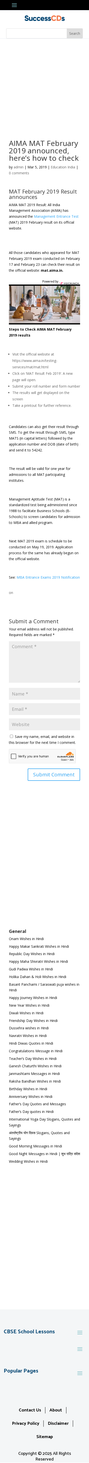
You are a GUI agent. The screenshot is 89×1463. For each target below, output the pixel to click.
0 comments (19, 173)
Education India (63, 167)
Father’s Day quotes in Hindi (31, 1111)
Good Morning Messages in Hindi (35, 1146)
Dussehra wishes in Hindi (29, 1028)
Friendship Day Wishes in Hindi (33, 1020)
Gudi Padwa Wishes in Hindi (31, 969)
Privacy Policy (25, 1423)
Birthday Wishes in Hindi (28, 1089)
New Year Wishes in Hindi (29, 1005)
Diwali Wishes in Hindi (26, 1013)
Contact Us (30, 1410)
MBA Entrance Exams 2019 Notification (48, 577)
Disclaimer (58, 1423)
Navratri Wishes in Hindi (28, 1035)
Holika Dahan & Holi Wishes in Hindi (37, 976)
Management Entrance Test (56, 216)
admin (18, 167)
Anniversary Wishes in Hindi (30, 1096)
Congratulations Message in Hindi (36, 1051)
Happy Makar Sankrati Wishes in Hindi (39, 946)
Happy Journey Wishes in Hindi (33, 997)
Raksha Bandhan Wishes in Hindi (35, 1081)
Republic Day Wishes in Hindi (32, 953)
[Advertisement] (44, 85)
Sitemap (44, 1437)
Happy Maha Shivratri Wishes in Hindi (38, 961)
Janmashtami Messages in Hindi (34, 1073)
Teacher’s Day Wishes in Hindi (33, 1058)
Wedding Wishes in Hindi (28, 1161)
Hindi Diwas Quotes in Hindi (31, 1043)
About (55, 1410)
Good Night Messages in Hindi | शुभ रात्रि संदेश (44, 1153)
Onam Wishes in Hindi (26, 938)
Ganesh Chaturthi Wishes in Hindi (35, 1066)
